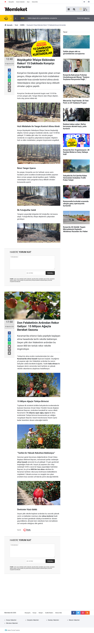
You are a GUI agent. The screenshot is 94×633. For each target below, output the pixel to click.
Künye (34, 613)
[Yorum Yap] (9, 90)
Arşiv (28, 2)
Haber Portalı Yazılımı (13, 630)
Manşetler (11, 2)
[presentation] (11, 18)
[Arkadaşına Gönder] (9, 83)
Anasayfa (27, 613)
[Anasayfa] (5, 2)
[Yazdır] (9, 87)
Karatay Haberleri (53, 620)
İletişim (41, 613)
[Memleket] (15, 9)
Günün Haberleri (20, 2)
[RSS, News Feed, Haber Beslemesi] (87, 613)
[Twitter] (9, 73)
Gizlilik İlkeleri (49, 613)
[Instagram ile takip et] (83, 613)
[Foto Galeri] (89, 2)
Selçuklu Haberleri (33, 620)
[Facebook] (9, 70)
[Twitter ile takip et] (78, 613)
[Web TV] (84, 2)
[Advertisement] (32, 593)
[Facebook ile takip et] (73, 613)
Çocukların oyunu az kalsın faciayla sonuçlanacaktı (44, 18)
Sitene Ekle (35, 2)
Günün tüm (83, 18)
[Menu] (68, 9)
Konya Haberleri (11, 620)
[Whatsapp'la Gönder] (9, 80)
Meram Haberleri (74, 620)
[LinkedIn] (9, 76)
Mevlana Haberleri (12, 623)
